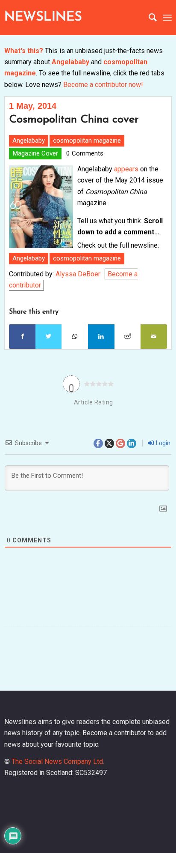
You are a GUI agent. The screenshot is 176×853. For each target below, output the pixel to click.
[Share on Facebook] (22, 336)
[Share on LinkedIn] (101, 336)
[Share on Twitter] (48, 336)
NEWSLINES (43, 17)
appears (127, 169)
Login (162, 443)
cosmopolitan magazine (87, 140)
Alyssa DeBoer (78, 274)
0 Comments (84, 153)
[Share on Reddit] (127, 336)
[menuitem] (148, 17)
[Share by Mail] (154, 336)
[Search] (148, 17)
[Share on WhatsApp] (75, 336)
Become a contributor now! (103, 85)
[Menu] (167, 17)
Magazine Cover (35, 153)
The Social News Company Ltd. (58, 761)
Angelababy (70, 62)
